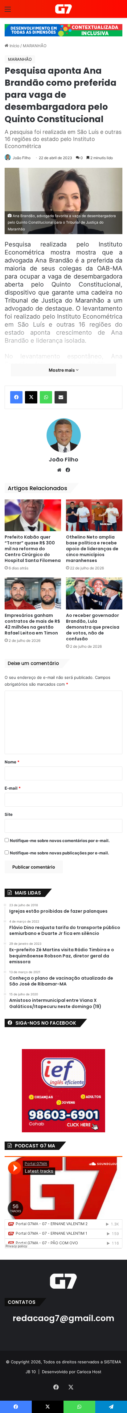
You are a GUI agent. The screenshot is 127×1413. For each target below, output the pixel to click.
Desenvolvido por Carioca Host (71, 1371)
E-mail (13, 788)
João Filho (22, 157)
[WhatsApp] (46, 397)
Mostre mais (62, 370)
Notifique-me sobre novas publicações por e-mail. (59, 852)
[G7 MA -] (63, 9)
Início (13, 45)
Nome (12, 761)
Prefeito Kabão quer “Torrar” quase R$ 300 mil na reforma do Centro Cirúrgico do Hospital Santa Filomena (33, 549)
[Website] (59, 470)
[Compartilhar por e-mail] (61, 397)
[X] (31, 397)
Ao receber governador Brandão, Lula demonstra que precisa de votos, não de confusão (92, 627)
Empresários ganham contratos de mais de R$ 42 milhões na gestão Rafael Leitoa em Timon (32, 624)
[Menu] (8, 11)
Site (9, 814)
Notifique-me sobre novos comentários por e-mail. (60, 840)
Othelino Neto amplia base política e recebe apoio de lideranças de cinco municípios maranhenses (92, 549)
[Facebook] (16, 397)
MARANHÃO (35, 45)
